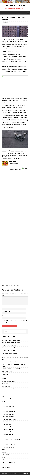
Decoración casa (6, 386)
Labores (4, 404)
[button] (28, 13)
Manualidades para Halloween (9, 442)
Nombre (4, 307)
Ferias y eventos (6, 394)
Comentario (4, 295)
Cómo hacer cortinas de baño (9, 345)
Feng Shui (4, 391)
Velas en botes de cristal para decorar (11, 342)
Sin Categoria (5, 459)
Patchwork (4, 452)
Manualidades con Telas (8, 421)
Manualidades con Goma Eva (9, 411)
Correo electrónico (6, 311)
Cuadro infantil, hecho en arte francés (11, 340)
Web (3, 316)
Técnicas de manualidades (8, 462)
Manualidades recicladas (8, 447)
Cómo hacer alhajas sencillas (9, 347)
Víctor (3, 371)
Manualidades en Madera (8, 432)
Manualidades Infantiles (7, 437)
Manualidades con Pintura (8, 416)
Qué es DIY (9, 371)
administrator (13, 22)
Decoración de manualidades (9, 388)
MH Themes (25, 473)
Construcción (5, 383)
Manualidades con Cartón (8, 406)
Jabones (4, 401)
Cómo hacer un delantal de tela (15, 362)
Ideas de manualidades (7, 399)
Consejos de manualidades (8, 381)
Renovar (4, 457)
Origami (3, 449)
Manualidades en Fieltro (7, 429)
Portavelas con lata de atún (8, 350)
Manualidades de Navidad (8, 427)
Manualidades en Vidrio (7, 434)
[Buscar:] (15, 331)
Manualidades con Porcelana (9, 419)
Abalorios (4, 378)
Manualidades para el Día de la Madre (11, 439)
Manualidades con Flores (8, 409)
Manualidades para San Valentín (9, 444)
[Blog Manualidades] (15, 2)
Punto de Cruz (5, 454)
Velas (3, 465)
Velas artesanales (6, 467)
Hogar (3, 396)
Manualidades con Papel (8, 414)
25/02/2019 (5, 22)
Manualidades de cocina (8, 424)
